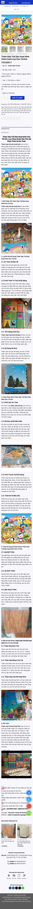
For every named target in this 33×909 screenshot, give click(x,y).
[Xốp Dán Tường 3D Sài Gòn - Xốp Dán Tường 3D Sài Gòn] (2, 2)
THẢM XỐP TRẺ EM (21, 54)
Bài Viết (16, 9)
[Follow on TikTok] (16, 888)
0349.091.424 (21, 861)
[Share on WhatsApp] (2, 118)
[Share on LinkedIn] (18, 118)
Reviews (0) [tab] (5, 132)
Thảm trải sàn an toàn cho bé (12, 107)
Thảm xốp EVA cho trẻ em (11, 108)
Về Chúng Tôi (24, 6)
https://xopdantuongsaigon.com (19, 815)
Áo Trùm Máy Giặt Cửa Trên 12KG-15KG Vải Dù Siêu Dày (24, 842)
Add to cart (17, 98)
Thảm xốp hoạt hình (25, 110)
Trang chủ (7, 6)
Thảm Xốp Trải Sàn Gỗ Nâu (7, 841)
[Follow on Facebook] (10, 888)
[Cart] (6, 2)
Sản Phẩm (15, 6)
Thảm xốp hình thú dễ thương (12, 110)
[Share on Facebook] (6, 118)
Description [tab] (5, 129)
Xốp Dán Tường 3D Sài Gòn (17, 812)
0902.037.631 (21, 863)
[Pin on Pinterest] (15, 118)
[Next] (28, 30)
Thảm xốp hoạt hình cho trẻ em (9, 112)
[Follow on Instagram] (13, 888)
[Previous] (4, 30)
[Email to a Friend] (12, 118)
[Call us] (22, 888)
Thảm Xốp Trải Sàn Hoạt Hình (15, 137)
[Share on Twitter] (9, 118)
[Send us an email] (19, 888)
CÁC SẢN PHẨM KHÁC (7, 54)
